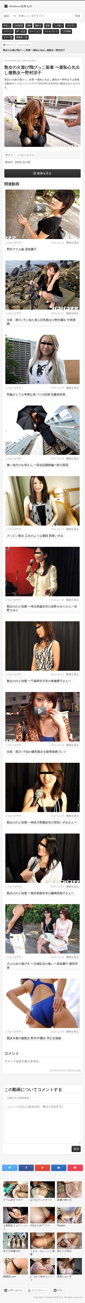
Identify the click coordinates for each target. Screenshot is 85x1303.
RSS (60, 1290)
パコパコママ (25, 155)
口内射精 (18, 25)
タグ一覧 (7, 37)
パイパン (7, 31)
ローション (35, 31)
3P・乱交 (21, 31)
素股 (47, 25)
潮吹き (38, 25)
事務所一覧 (21, 37)
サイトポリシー (40, 1290)
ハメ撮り (58, 25)
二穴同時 (66, 31)
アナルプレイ (51, 31)
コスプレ (71, 25)
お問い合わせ (15, 1290)
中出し (6, 25)
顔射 (29, 25)
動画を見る (44, 173)
